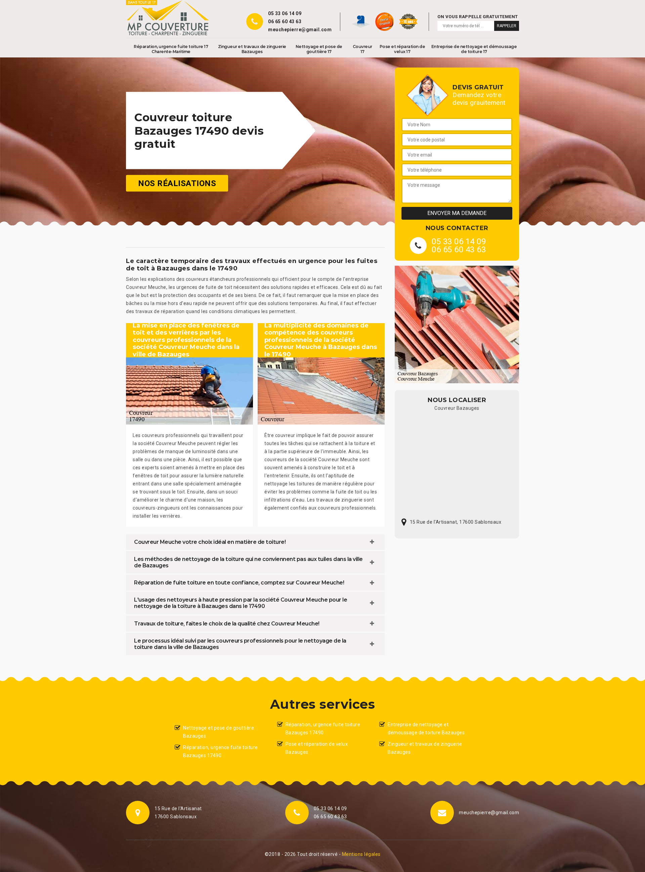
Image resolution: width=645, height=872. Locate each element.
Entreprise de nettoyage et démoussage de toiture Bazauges (426, 728)
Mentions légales (361, 854)
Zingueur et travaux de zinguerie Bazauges (252, 49)
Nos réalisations (177, 183)
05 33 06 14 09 (284, 13)
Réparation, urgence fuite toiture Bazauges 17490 (220, 751)
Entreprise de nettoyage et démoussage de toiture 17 (474, 49)
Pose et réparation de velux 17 (402, 49)
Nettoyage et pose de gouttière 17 (319, 49)
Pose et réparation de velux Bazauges (317, 748)
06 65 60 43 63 (284, 21)
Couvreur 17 (362, 49)
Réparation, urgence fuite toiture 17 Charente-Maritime (171, 49)
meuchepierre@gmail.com (300, 29)
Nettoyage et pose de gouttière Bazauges (218, 732)
